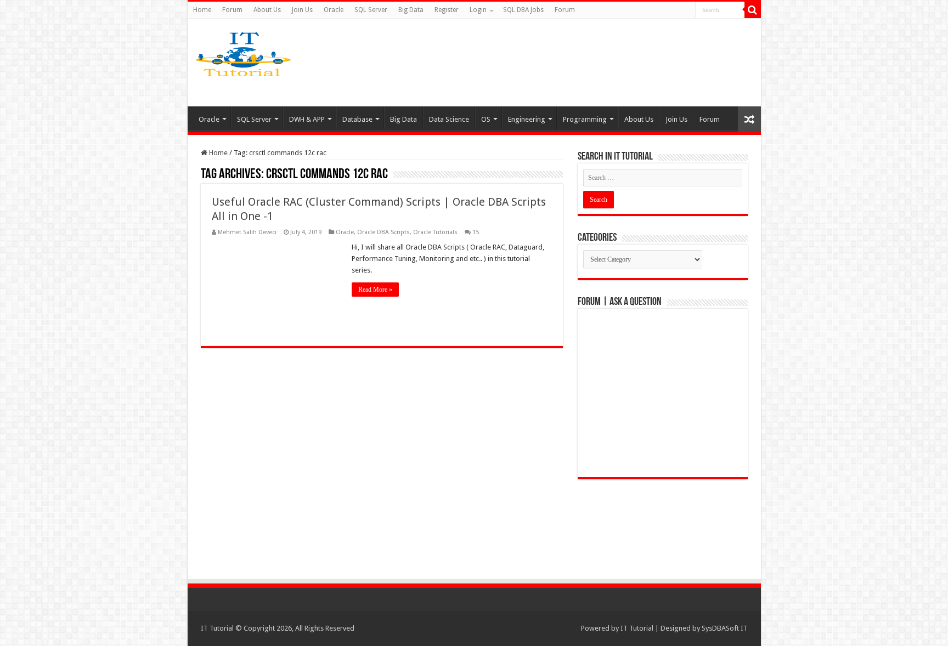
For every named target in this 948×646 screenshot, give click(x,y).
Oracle (333, 10)
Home (202, 10)
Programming (585, 119)
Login (478, 10)
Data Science (449, 119)
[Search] (752, 10)
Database (357, 119)
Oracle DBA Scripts (383, 232)
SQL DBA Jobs (523, 10)
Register (447, 10)
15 (475, 232)
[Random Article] (749, 119)
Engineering (526, 119)
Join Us (302, 10)
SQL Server (370, 10)
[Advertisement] (561, 62)
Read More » (375, 289)
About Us (267, 10)
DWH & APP (307, 119)
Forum (232, 10)
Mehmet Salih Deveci (247, 232)
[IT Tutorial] (243, 52)
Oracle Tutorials (435, 232)
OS (485, 119)
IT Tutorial (636, 628)
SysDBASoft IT (725, 628)
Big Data (411, 10)
